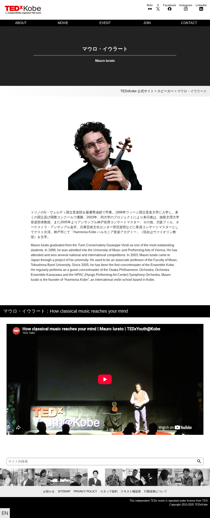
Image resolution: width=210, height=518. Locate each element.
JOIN (147, 23)
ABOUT (21, 23)
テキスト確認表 (131, 491)
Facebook (169, 5)
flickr (150, 5)
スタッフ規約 (109, 491)
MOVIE (63, 23)
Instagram (185, 5)
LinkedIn (201, 5)
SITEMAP (64, 491)
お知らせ (49, 491)
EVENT (105, 23)
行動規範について (155, 491)
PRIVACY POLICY (85, 491)
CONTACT (189, 23)
